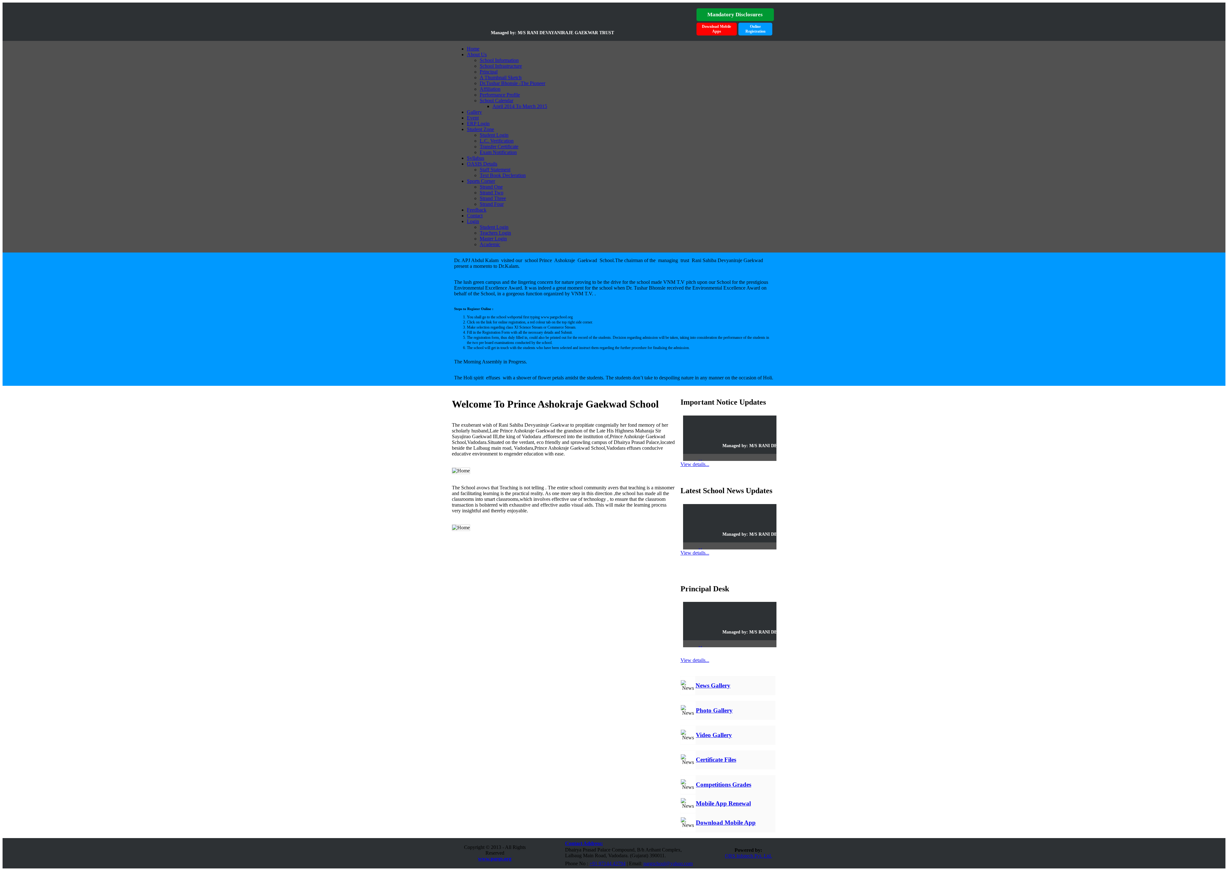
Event (473, 118)
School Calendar (496, 100)
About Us (477, 54)
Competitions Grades (723, 784)
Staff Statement (495, 169)
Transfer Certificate (499, 146)
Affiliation (490, 89)
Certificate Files (716, 759)
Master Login (493, 238)
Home (473, 48)
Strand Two (491, 192)
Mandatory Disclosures (735, 15)
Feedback (476, 210)
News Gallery (713, 685)
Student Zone (480, 129)
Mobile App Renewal (723, 803)
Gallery (474, 112)
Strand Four (492, 204)
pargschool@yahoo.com (668, 863)
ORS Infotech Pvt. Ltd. (748, 856)
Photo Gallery (714, 710)
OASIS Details (482, 164)
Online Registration (755, 29)
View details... (695, 464)
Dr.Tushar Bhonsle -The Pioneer (512, 83)
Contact (475, 215)
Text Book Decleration (503, 175)
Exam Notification (498, 152)
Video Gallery (714, 735)
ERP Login (478, 123)
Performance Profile (500, 94)
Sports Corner (481, 181)
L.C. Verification (497, 141)
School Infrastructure (501, 66)
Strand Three (493, 198)
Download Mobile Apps (716, 29)
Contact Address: (584, 843)
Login (473, 221)
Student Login (494, 135)
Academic (490, 244)
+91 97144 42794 (607, 863)
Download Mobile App (726, 822)
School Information (499, 60)
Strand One (491, 187)
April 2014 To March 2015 (519, 106)
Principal (489, 71)
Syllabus (475, 158)
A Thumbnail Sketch (501, 77)
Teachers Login (495, 233)
